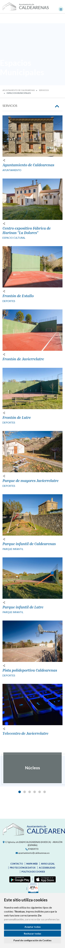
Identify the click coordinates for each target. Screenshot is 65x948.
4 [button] (34, 792)
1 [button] (19, 792)
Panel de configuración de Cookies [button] (33, 940)
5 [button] (39, 792)
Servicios (44, 90)
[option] (32, 767)
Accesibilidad (47, 867)
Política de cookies (33, 871)
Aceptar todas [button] (32, 926)
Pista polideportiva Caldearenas (29, 670)
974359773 (33, 849)
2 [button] (24, 792)
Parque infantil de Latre (22, 607)
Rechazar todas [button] (32, 933)
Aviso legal (48, 863)
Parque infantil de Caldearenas (29, 544)
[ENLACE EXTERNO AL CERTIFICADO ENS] (32, 888)
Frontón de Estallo (18, 296)
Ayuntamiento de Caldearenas (18, 90)
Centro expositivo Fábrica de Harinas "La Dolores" (26, 230)
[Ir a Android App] (19, 879)
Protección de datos (23, 867)
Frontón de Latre (16, 417)
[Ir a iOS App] (44, 879)
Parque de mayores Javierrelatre (30, 481)
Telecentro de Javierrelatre (25, 733)
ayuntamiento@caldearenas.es (34, 853)
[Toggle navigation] (60, 9)
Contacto (16, 863)
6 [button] (44, 792)
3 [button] (29, 792)
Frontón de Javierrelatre (23, 359)
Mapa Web (32, 863)
